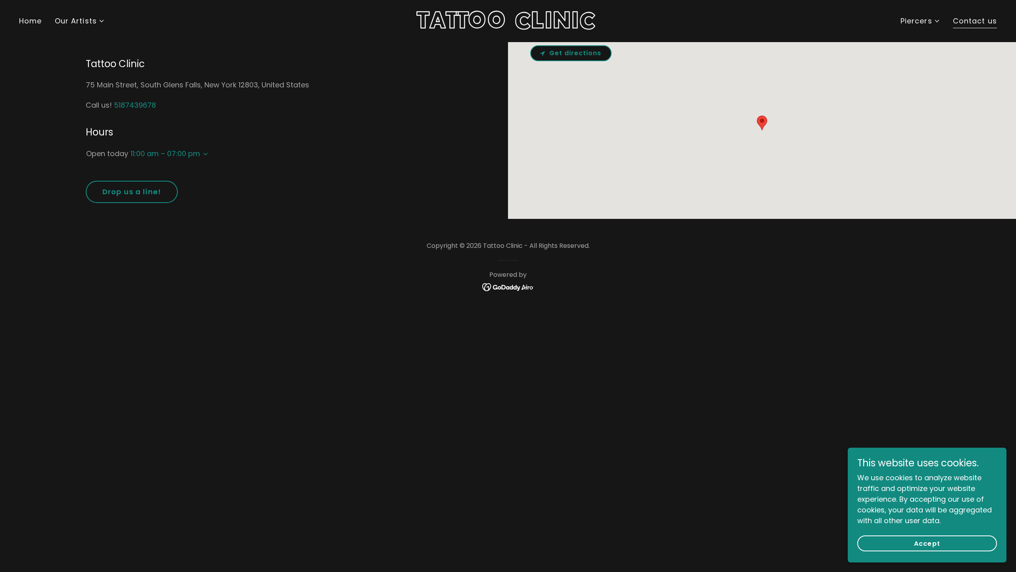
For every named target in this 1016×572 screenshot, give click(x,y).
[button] (80, 20)
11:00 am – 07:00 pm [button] (165, 153)
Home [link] (30, 21)
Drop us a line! (131, 192)
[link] (508, 26)
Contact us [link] (975, 21)
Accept (927, 543)
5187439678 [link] (135, 105)
